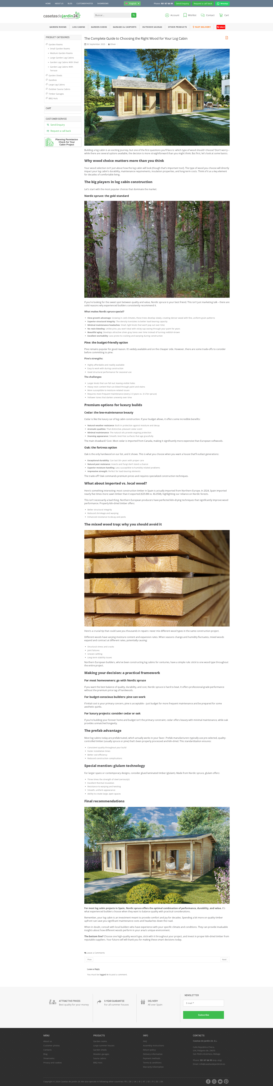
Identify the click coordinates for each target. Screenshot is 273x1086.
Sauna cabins (99, 1058)
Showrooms (102, 3)
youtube (220, 1081)
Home (48, 3)
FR (125, 1081)
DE (130, 1081)
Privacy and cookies (52, 1062)
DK (161, 1081)
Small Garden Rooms (60, 48)
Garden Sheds (99, 27)
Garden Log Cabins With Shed (64, 62)
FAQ (145, 1041)
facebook (208, 1081)
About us (59, 3)
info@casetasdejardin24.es (212, 1064)
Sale (222, 27)
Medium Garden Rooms (61, 53)
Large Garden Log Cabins (62, 57)
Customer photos (84, 3)
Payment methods (151, 1058)
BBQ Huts (53, 98)
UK (135, 1081)
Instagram (214, 1081)
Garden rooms (100, 1041)
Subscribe (203, 1014)
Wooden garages (101, 1054)
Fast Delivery (202, 27)
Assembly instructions (153, 1045)
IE (139, 1081)
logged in (104, 974)
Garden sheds (100, 1049)
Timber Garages (56, 93)
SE (148, 1081)
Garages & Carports (124, 27)
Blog (70, 3)
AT (144, 1081)
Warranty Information (153, 1067)
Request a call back (203, 3)
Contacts (47, 1049)
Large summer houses (103, 1045)
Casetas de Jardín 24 (70, 1081)
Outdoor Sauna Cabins (59, 89)
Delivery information (153, 1054)
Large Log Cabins (57, 84)
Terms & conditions (152, 1062)
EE (157, 1081)
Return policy (149, 1049)
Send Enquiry (182, 3)
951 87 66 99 (167, 3)
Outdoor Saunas (152, 27)
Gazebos (53, 80)
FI (153, 1081)
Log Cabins (78, 27)
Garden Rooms (58, 27)
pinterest (226, 1081)
